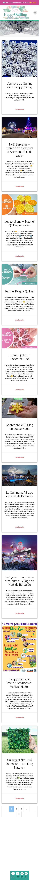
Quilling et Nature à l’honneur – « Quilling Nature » (19, 763)
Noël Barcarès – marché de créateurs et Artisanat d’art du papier (19, 150)
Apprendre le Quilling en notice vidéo (19, 426)
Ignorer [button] (33, 2)
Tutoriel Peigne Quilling (19, 291)
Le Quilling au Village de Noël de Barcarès (19, 494)
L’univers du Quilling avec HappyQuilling (19, 85)
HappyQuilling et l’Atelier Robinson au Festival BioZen (19, 683)
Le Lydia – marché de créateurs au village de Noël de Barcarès (19, 580)
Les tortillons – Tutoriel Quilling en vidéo (19, 223)
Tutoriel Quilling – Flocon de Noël (19, 357)
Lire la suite (19, 109)
